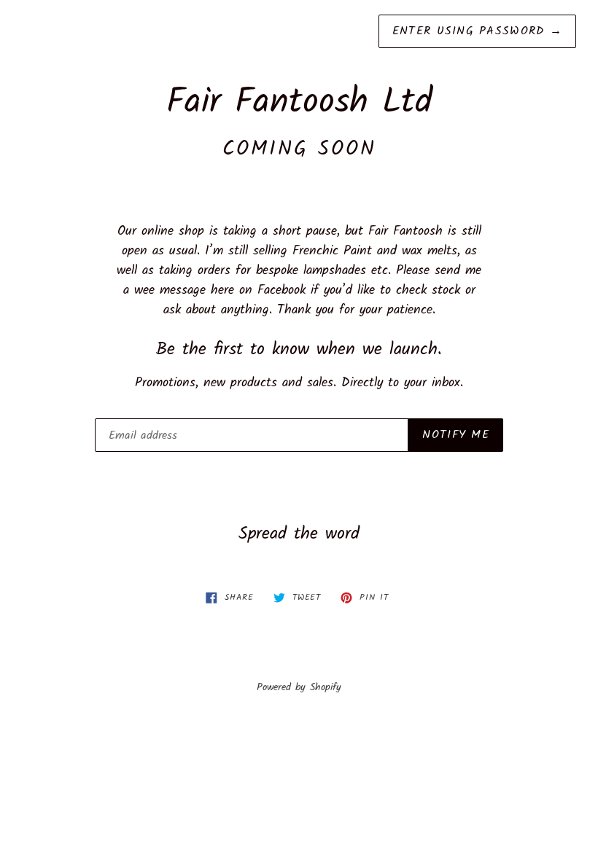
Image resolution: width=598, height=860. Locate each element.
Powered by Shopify (299, 687)
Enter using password (477, 31)
